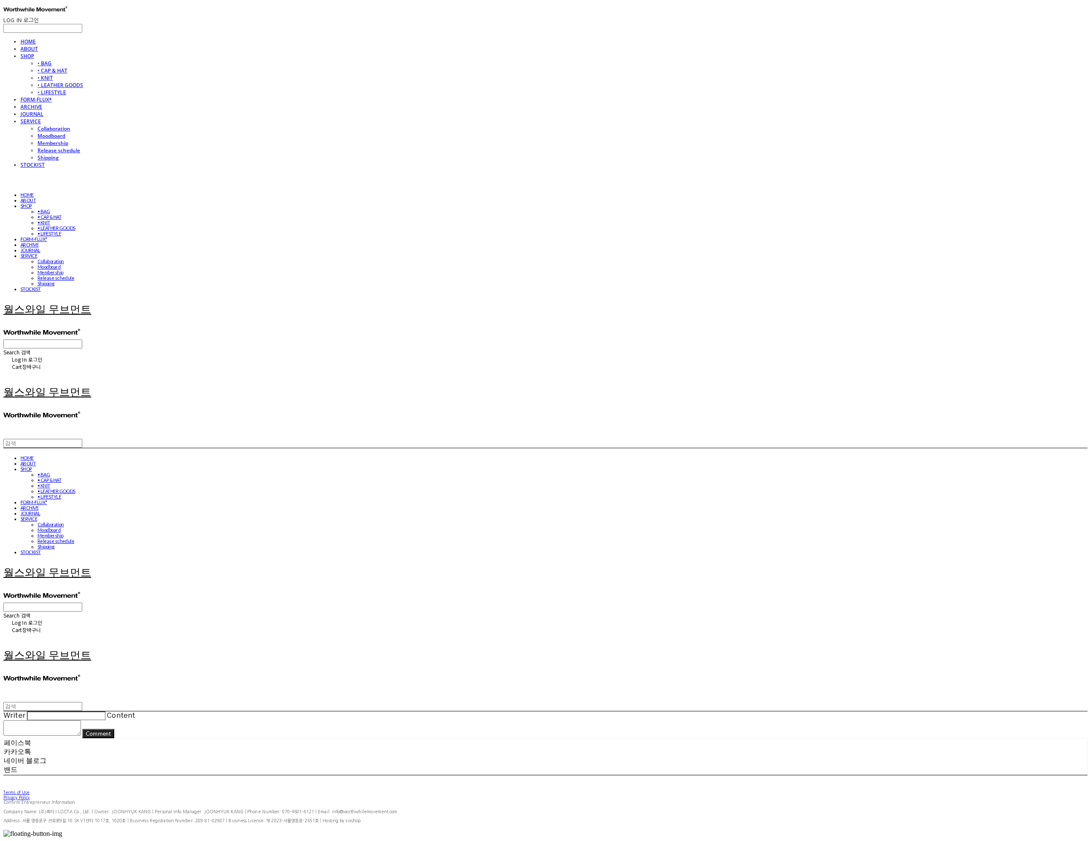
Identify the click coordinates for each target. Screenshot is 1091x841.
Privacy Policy (16, 797)
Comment (98, 733)
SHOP (27, 56)
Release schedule (59, 150)
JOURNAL (31, 114)
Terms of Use (16, 792)
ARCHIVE (31, 106)
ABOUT (29, 48)
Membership (53, 143)
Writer (14, 715)
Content (121, 715)
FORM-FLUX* (36, 99)
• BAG (45, 63)
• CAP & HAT (52, 70)
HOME (28, 41)
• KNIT (45, 77)
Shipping (48, 157)
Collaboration (54, 128)
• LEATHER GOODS (60, 85)
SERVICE (30, 121)
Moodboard (51, 135)
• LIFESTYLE (52, 92)
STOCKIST (32, 164)
